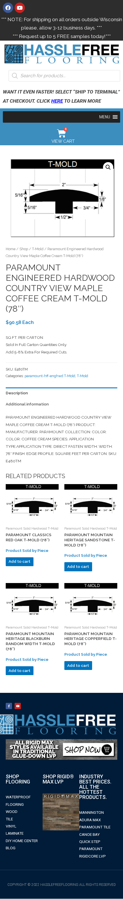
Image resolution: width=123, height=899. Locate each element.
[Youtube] (20, 8)
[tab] (61, 393)
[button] (104, 117)
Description (17, 393)
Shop (23, 249)
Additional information (27, 404)
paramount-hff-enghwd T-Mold (50, 376)
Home (10, 249)
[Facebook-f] (9, 706)
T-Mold (37, 249)
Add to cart (19, 561)
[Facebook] (8, 8)
